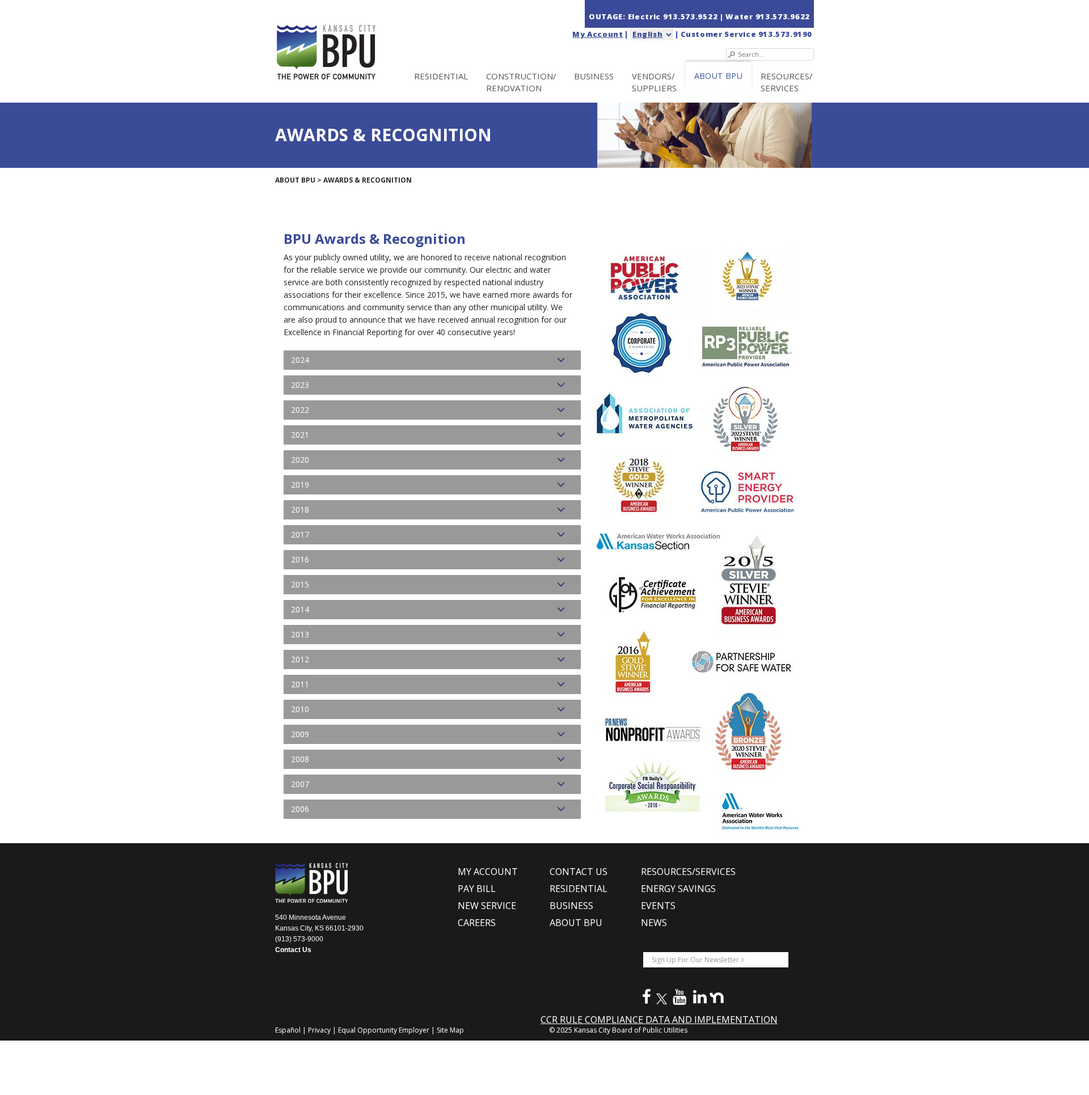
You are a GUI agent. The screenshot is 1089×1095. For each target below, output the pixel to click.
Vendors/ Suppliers (654, 82)
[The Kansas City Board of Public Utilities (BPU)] (350, 40)
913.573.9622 (782, 16)
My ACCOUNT (488, 871)
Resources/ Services (787, 82)
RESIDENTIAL (441, 76)
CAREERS (477, 922)
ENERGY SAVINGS (678, 888)
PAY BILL (477, 888)
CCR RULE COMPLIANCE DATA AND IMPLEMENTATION (659, 1019)
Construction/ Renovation (521, 82)
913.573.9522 (691, 16)
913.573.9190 (785, 34)
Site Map (450, 1030)
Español (288, 1030)
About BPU (295, 180)
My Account (597, 34)
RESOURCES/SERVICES (688, 871)
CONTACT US (578, 871)
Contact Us (293, 950)
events (658, 905)
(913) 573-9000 (299, 939)
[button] (432, 360)
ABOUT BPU (718, 75)
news (654, 922)
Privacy (320, 1030)
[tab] (432, 360)
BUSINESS (594, 76)
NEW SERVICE (487, 905)
